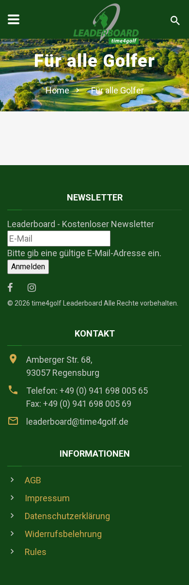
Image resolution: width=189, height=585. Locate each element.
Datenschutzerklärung (67, 516)
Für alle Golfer (117, 90)
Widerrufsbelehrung (63, 534)
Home (57, 90)
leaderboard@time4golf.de (77, 421)
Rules (36, 552)
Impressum (47, 498)
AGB (33, 480)
